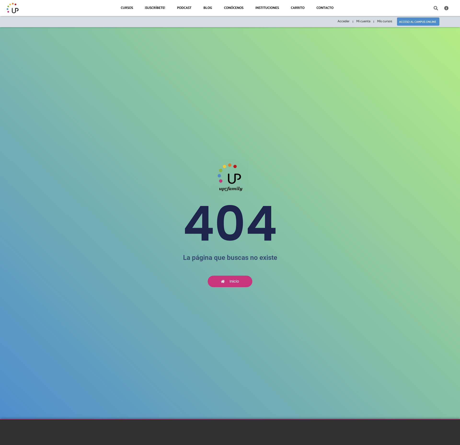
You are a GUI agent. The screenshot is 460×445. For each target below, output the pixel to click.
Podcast (184, 8)
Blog (207, 8)
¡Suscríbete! (155, 8)
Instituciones (267, 8)
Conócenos (233, 8)
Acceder (344, 21)
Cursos (127, 8)
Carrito (298, 8)
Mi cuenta (363, 21)
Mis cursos (384, 21)
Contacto (325, 8)
